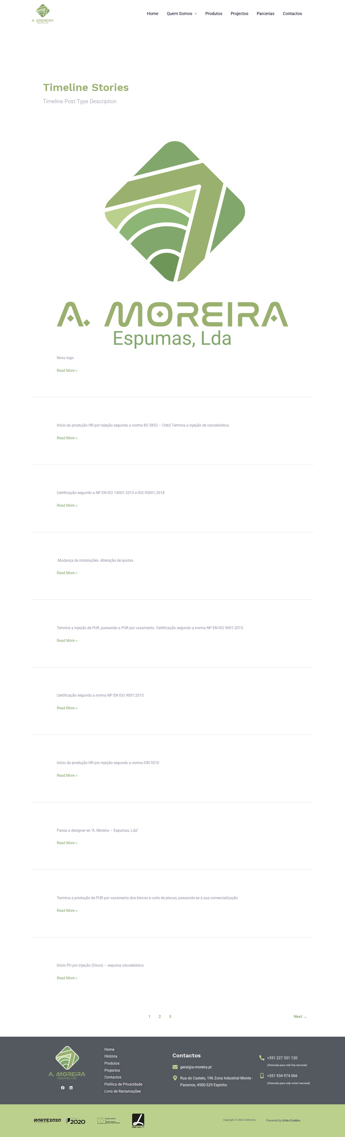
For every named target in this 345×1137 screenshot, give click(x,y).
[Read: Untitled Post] (172, 242)
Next (300, 1016)
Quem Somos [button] (179, 13)
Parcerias (265, 13)
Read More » (67, 370)
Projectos (239, 13)
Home (152, 13)
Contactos (292, 13)
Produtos (213, 13)
